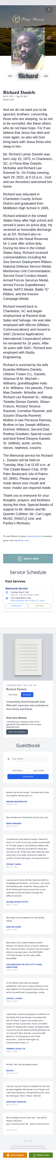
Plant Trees (40, 606)
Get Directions (16, 606)
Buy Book (27, 694)
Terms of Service (35, 1148)
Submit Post (28, 776)
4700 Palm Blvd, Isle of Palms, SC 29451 (28, 600)
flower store (23, 540)
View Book (12, 694)
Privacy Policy (21, 1148)
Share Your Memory (17, 732)
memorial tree (34, 536)
